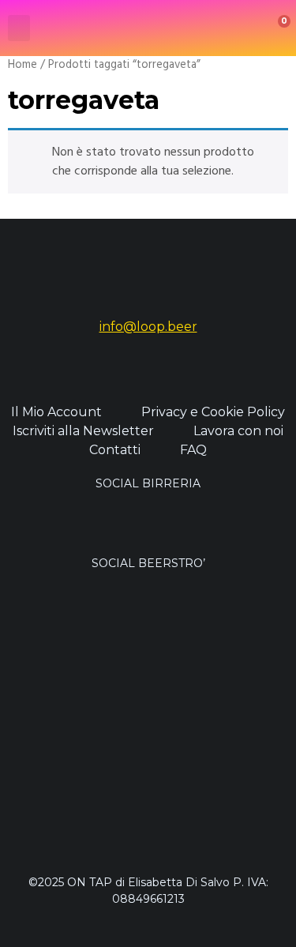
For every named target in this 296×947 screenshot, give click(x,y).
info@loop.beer (148, 326)
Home (22, 64)
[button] (19, 28)
